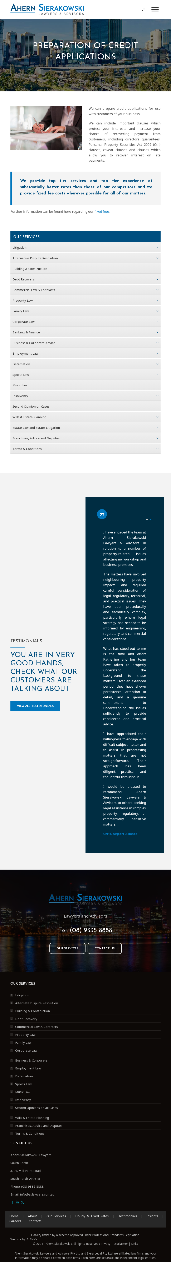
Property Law (25, 1034)
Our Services (56, 1216)
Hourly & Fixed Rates (92, 1216)
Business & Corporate (31, 1060)
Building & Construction (32, 1011)
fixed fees (101, 211)
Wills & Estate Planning (32, 1117)
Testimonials (127, 1216)
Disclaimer (121, 1244)
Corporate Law (26, 1050)
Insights (152, 1216)
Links (134, 1244)
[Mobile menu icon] (155, 9)
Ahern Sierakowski (58, 1244)
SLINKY (32, 1239)
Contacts (35, 1221)
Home (14, 1216)
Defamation (24, 1076)
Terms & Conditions (29, 1133)
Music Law (22, 1092)
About (32, 1216)
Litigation (22, 995)
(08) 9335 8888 (91, 930)
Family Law (23, 1042)
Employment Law (28, 1068)
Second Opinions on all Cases (36, 1108)
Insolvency (23, 1100)
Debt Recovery (26, 1019)
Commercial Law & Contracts (36, 1027)
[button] (147, 520)
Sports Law (23, 1084)
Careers (15, 1221)
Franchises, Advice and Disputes (38, 1125)
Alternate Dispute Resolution (36, 1003)
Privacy (105, 1244)
